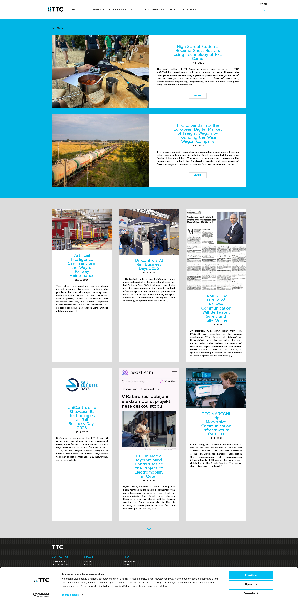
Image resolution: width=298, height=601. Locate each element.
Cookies (126, 564)
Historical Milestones (92, 567)
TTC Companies (154, 9)
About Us (87, 564)
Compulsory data (130, 561)
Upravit (249, 584)
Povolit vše (251, 575)
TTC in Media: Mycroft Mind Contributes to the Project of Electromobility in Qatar (149, 466)
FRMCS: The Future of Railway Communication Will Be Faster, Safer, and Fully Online (216, 308)
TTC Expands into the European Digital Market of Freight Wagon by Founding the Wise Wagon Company (198, 133)
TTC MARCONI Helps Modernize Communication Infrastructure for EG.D (216, 424)
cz (261, 4)
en (265, 4)
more (198, 96)
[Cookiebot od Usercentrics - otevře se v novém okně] (41, 595)
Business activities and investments (115, 9)
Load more (149, 528)
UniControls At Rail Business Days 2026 (149, 264)
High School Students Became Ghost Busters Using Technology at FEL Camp (198, 52)
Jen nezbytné (251, 593)
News (173, 9)
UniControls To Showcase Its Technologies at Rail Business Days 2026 (82, 418)
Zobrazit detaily (70, 594)
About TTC (78, 9)
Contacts (189, 9)
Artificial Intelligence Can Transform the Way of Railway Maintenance (82, 265)
